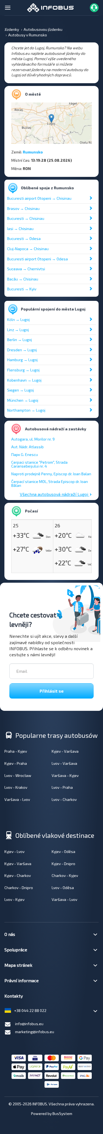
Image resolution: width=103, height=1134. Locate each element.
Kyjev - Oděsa (63, 851)
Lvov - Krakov (15, 787)
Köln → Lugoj (18, 319)
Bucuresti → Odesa (24, 238)
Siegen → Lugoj (20, 390)
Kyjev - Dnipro (63, 863)
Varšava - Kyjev (65, 775)
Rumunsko (33, 152)
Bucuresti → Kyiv (21, 289)
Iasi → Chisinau (20, 228)
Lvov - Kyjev (14, 899)
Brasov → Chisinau (23, 208)
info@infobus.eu (29, 1023)
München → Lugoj (22, 400)
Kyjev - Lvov (14, 851)
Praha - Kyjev (15, 751)
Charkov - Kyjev (65, 875)
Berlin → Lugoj (19, 339)
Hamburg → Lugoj (22, 359)
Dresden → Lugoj (22, 349)
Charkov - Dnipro (18, 887)
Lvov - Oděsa (63, 887)
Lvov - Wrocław (17, 775)
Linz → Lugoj (18, 329)
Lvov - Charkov (64, 799)
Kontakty (13, 995)
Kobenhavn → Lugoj (24, 380)
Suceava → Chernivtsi (26, 268)
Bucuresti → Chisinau (25, 218)
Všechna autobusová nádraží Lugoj (54, 494)
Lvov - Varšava (64, 763)
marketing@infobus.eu (34, 1031)
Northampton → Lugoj (26, 410)
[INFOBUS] (50, 7)
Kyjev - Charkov (17, 875)
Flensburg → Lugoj (23, 370)
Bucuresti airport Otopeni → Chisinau (39, 198)
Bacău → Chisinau (22, 279)
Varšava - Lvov (17, 799)
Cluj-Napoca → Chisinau (28, 248)
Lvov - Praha (62, 787)
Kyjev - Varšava (65, 751)
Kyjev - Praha (15, 763)
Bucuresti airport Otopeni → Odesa (37, 258)
